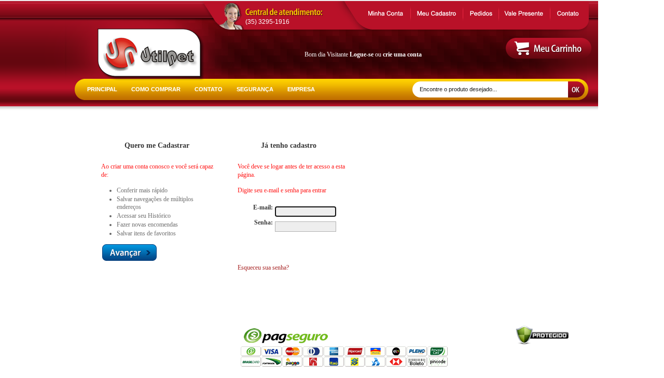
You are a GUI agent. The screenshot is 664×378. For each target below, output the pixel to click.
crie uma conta (402, 54)
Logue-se (362, 54)
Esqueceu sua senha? (263, 267)
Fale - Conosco (104, 352)
